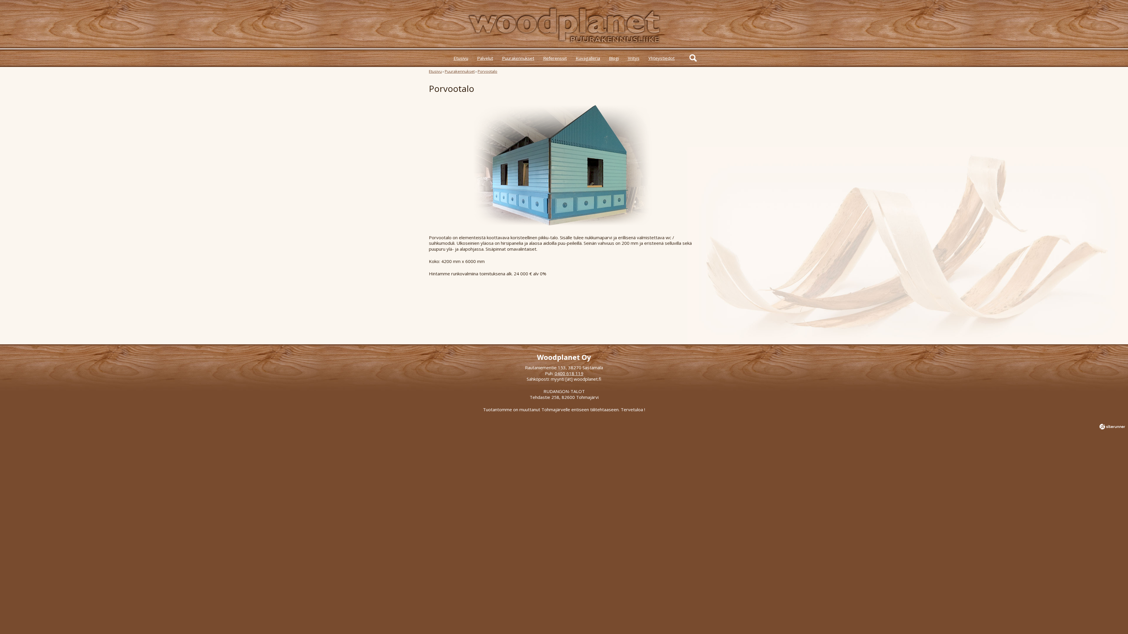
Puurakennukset (518, 58)
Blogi (614, 58)
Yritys (633, 58)
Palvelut (485, 58)
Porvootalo (487, 71)
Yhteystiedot (661, 58)
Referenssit (555, 58)
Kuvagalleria (588, 58)
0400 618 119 (569, 373)
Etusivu (461, 58)
